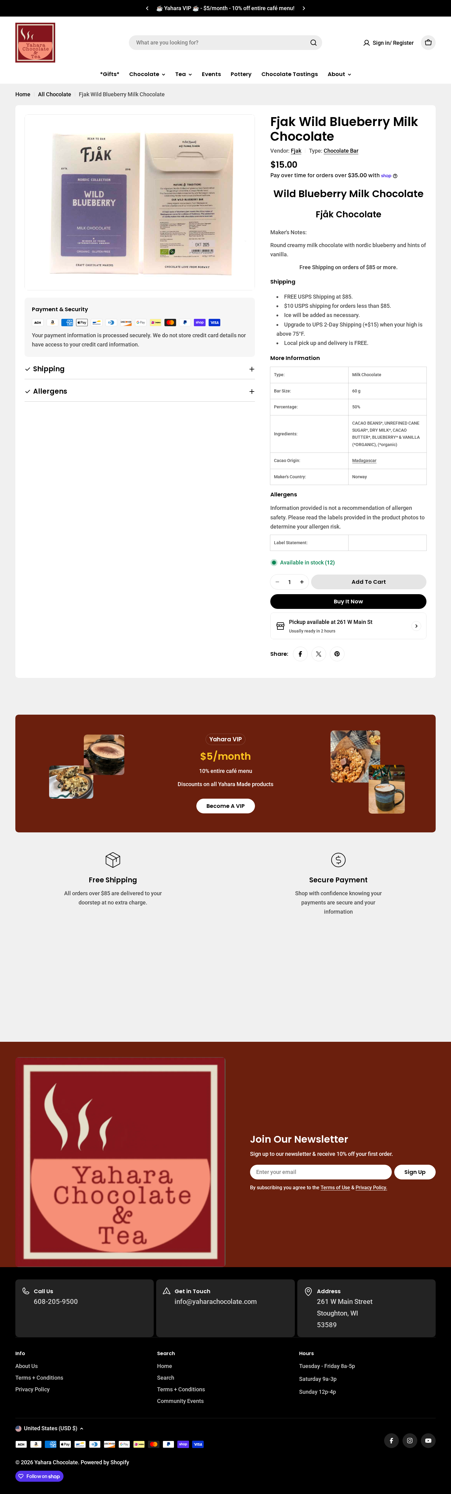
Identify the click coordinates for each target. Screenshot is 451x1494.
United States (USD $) (50, 1428)
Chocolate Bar (341, 150)
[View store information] (416, 626)
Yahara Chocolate (56, 1462)
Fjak (296, 150)
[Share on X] (318, 654)
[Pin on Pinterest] (337, 654)
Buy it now (348, 601)
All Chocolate (54, 94)
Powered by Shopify (105, 1462)
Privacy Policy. (371, 1187)
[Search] (313, 42)
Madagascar (364, 460)
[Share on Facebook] (300, 654)
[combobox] (225, 42)
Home (22, 94)
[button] (147, 8)
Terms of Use (335, 1187)
